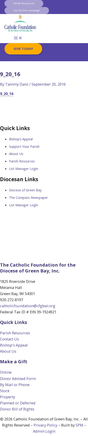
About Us (16, 153)
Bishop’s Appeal (21, 139)
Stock (4, 390)
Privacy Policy (45, 425)
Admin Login (44, 431)
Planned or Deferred (17, 403)
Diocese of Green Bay (25, 190)
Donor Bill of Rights (17, 409)
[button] (24, 3)
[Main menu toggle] (18, 38)
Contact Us (9, 339)
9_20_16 (6, 93)
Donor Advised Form (18, 378)
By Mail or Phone (15, 384)
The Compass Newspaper (28, 197)
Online (6, 372)
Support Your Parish (24, 146)
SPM (79, 425)
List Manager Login (23, 168)
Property (7, 396)
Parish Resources (22, 161)
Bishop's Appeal (14, 345)
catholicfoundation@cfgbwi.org (27, 305)
